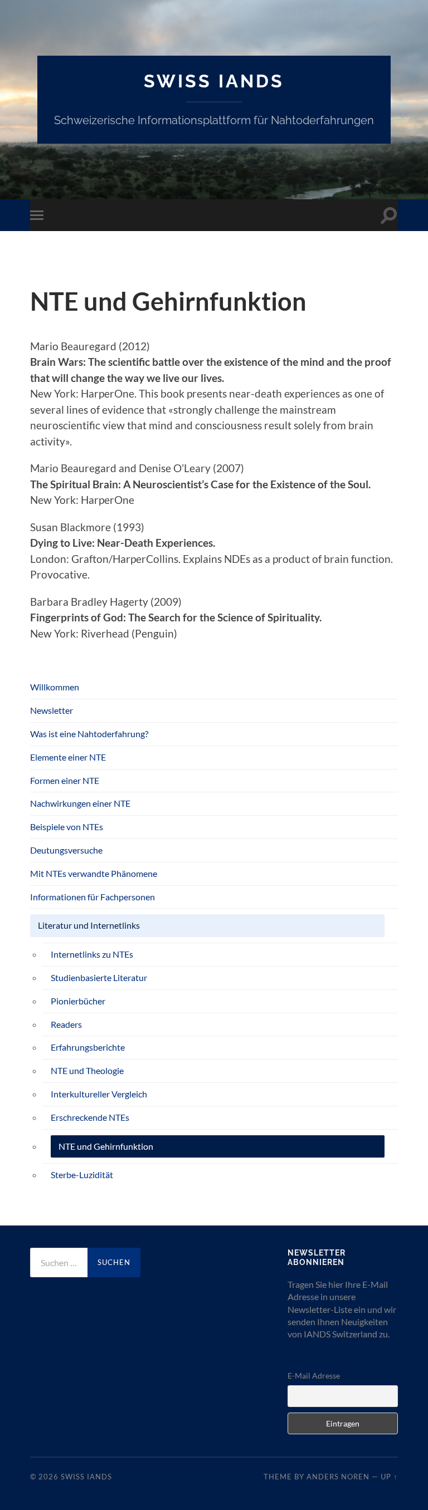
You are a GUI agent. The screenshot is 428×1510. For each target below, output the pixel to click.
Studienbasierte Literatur (99, 977)
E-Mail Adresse (314, 1375)
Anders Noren (338, 1476)
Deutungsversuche (66, 850)
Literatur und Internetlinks (89, 925)
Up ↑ (389, 1476)
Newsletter (51, 710)
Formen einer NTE (64, 780)
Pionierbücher (78, 1001)
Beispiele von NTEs (66, 826)
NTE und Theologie (87, 1070)
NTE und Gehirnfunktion (106, 1146)
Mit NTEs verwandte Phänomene (93, 873)
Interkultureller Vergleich (99, 1094)
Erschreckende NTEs (90, 1117)
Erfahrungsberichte (88, 1047)
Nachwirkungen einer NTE (80, 803)
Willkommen (54, 687)
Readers (66, 1024)
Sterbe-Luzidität (82, 1174)
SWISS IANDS (214, 81)
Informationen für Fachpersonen (92, 896)
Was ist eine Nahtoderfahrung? (89, 733)
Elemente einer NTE (68, 757)
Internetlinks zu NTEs (92, 954)
